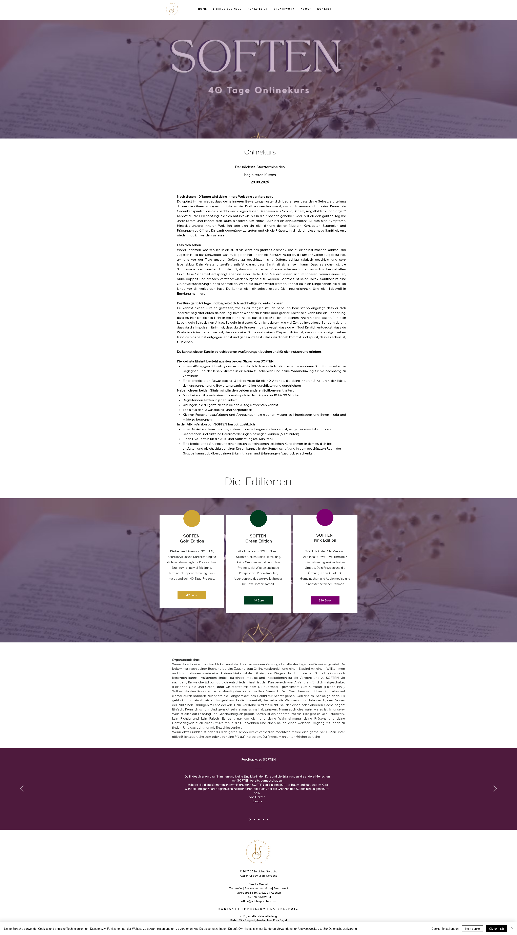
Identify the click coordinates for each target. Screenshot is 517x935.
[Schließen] (512, 928)
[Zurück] (21, 788)
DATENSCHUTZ (284, 908)
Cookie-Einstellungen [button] (445, 929)
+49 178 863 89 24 (258, 897)
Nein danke (472, 929)
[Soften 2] (259, 819)
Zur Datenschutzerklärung (340, 929)
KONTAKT (227, 908)
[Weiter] (495, 788)
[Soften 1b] (254, 819)
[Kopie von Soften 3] (267, 819)
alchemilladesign (268, 916)
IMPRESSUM (254, 908)
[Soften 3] (263, 819)
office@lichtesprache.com (191, 737)
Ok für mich (496, 929)
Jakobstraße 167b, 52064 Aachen (258, 892)
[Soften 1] (249, 819)
